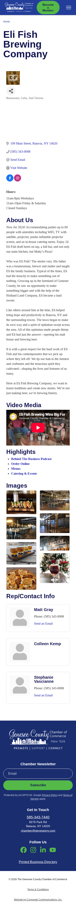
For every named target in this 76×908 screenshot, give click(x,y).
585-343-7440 (38, 817)
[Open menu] (68, 7)
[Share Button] (10, 91)
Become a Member (48, 7)
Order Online (20, 463)
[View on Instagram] (17, 180)
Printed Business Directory (38, 862)
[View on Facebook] (9, 180)
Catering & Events (24, 473)
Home (6, 21)
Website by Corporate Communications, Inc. (38, 899)
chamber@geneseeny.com (38, 830)
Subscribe (38, 785)
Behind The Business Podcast (31, 459)
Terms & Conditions (38, 889)
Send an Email (43, 623)
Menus (15, 468)
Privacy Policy (50, 795)
